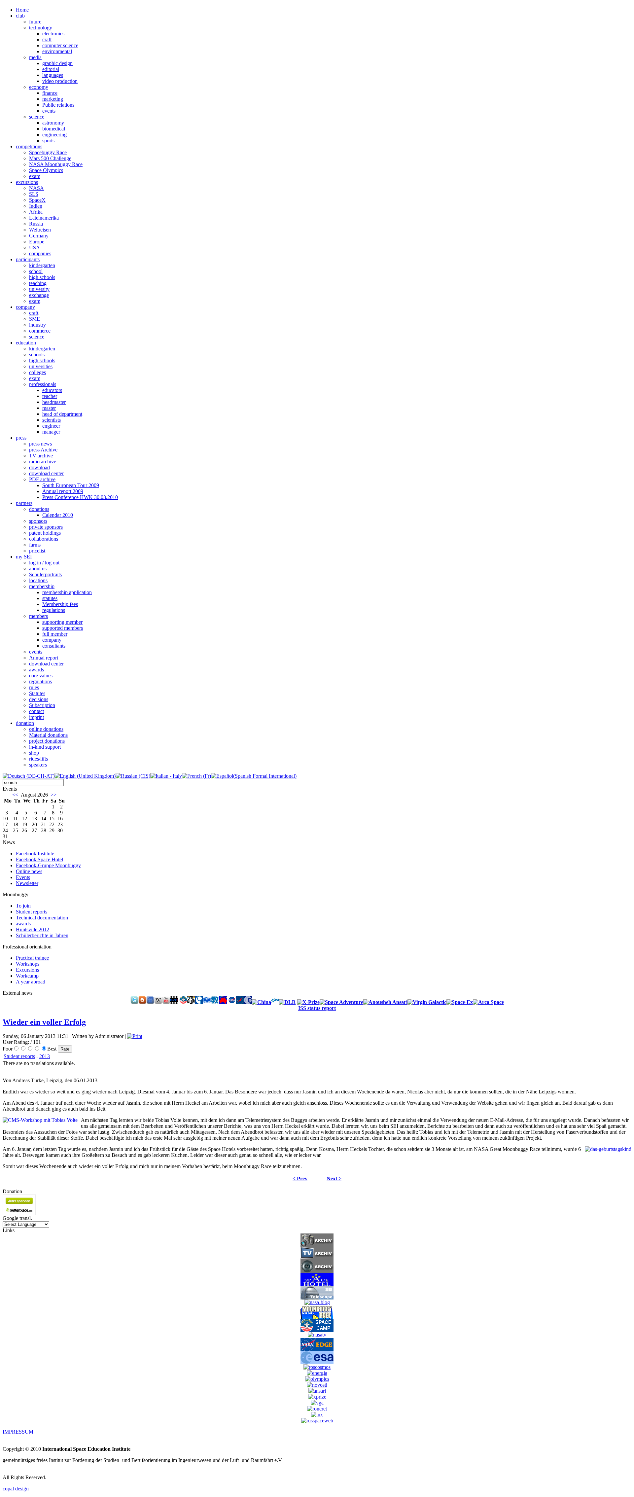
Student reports (19, 1056)
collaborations (43, 539)
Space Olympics (46, 170)
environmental (57, 51)
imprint (36, 717)
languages (52, 75)
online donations (46, 729)
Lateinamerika (44, 218)
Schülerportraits (45, 574)
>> (52, 795)
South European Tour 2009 (70, 485)
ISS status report (317, 1008)
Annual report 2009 (62, 491)
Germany (39, 235)
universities (41, 366)
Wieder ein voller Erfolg (44, 1022)
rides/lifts (38, 759)
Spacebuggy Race (48, 152)
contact (36, 711)
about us (38, 568)
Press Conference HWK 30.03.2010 (80, 497)
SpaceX (37, 200)
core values (41, 675)
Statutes (37, 693)
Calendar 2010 (57, 515)
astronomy (53, 122)
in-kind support (45, 747)
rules (34, 687)
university (39, 289)
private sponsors (46, 527)
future (35, 21)
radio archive (42, 461)
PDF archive (42, 479)
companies (40, 253)
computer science (60, 45)
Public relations (58, 105)
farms (35, 545)
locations (38, 580)
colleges (37, 372)
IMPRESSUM (18, 1432)
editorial (50, 69)
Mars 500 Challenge (50, 158)
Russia (36, 224)
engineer (51, 426)
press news (40, 443)
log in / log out (44, 562)
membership (41, 586)
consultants (53, 646)
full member (54, 634)
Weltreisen (40, 229)
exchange (39, 295)
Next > (334, 1178)
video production (60, 81)
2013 (44, 1056)
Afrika (36, 212)
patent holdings (45, 533)
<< (15, 795)
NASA (36, 188)
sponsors (38, 521)
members (38, 616)
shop (34, 753)
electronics (53, 33)
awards (36, 669)
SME (34, 319)
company (51, 640)
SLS (33, 194)
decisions (38, 699)
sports (48, 140)
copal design (16, 1488)
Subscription (42, 705)
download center (46, 473)
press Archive (43, 449)
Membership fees (60, 604)
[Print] (134, 1036)
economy (38, 87)
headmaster (54, 402)
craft (47, 39)
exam (34, 176)
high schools (42, 277)
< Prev (300, 1178)
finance (49, 93)
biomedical (53, 128)
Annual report (43, 657)
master (49, 408)
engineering (54, 134)
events (48, 111)
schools (37, 354)
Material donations (48, 735)
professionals (42, 384)
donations (39, 509)
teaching (38, 283)
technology (40, 27)
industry (37, 325)
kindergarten (42, 265)
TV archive (41, 455)
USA (34, 247)
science (36, 117)
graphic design (57, 63)
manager (51, 432)
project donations (47, 741)
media (35, 57)
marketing (52, 99)
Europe (36, 241)
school (36, 271)
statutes (49, 598)
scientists (51, 420)
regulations (53, 610)
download (39, 467)
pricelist (37, 550)
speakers (38, 764)
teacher (49, 396)
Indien (35, 206)
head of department (62, 414)
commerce (40, 331)
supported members (62, 628)
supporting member (62, 622)
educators (52, 390)
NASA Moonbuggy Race (56, 164)
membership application (67, 592)
